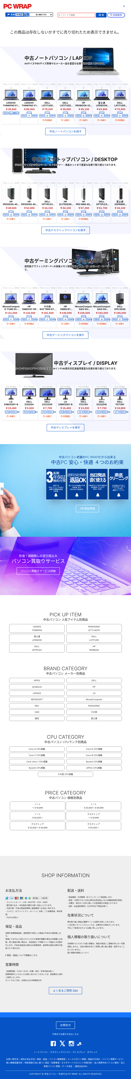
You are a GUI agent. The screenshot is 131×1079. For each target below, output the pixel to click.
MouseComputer (94, 699)
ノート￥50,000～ (37, 816)
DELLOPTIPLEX (37, 648)
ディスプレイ (79, 1052)
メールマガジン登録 (77, 1059)
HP (94, 687)
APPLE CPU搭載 (94, 768)
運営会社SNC (81, 1066)
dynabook (37, 687)
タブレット (88, 6)
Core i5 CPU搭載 (94, 749)
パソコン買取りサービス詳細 (38, 571)
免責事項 (55, 1062)
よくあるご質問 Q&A (65, 990)
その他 (94, 712)
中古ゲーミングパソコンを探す (65, 335)
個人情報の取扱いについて (78, 953)
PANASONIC (94, 706)
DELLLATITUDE (94, 638)
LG (94, 693)
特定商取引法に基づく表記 (37, 1062)
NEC (37, 706)
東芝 (37, 718)
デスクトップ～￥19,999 (93, 816)
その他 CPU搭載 (65, 774)
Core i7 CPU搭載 (37, 755)
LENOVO (37, 693)
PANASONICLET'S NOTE (94, 628)
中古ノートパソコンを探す (65, 131)
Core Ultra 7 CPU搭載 (36, 761)
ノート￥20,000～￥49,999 (93, 806)
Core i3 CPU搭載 (37, 749)
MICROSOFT (37, 699)
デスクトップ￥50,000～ (93, 826)
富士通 (94, 718)
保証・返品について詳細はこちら (21, 955)
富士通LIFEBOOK (37, 638)
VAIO (37, 712)
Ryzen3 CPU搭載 (94, 761)
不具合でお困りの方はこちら (65, 1034)
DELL (94, 680)
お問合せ (65, 1025)
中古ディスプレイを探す (65, 427)
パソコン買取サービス (112, 1059)
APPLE (37, 680)
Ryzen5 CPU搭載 (37, 768)
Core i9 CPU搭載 (94, 755)
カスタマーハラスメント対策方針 (76, 1062)
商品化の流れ (94, 1059)
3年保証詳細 (87, 508)
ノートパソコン (41, 1052)
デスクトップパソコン (60, 1052)
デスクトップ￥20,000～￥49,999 (37, 826)
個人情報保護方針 (14, 1062)
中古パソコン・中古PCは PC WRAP (60, 1074)
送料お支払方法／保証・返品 (33, 1059)
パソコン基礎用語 (57, 1059)
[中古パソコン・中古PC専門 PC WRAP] (17, 7)
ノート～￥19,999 (37, 806)
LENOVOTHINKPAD (37, 628)
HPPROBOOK (94, 648)
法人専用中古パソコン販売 (106, 1062)
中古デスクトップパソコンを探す (65, 230)
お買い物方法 (12, 1059)
